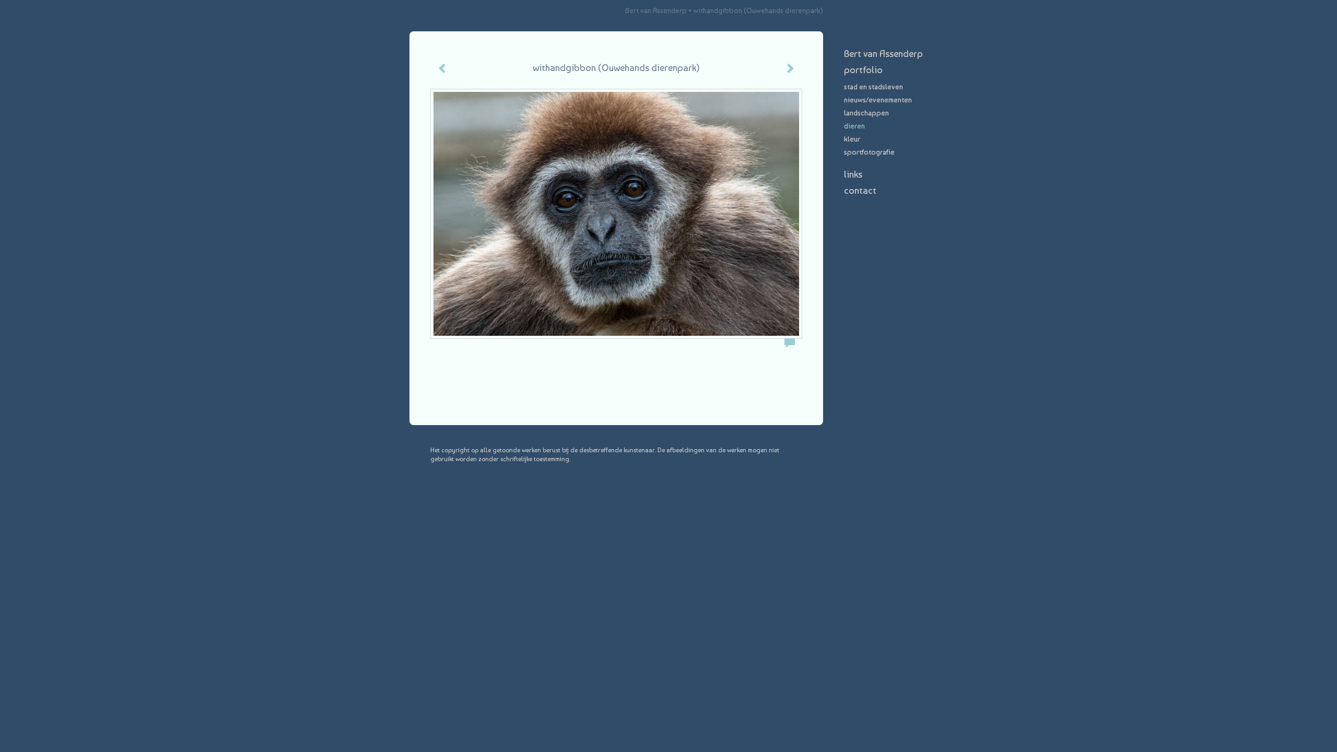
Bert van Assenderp (656, 10)
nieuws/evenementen (878, 100)
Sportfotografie (869, 152)
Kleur (852, 139)
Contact (860, 190)
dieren (854, 126)
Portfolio (863, 69)
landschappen (866, 113)
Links (853, 174)
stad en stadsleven (873, 87)
